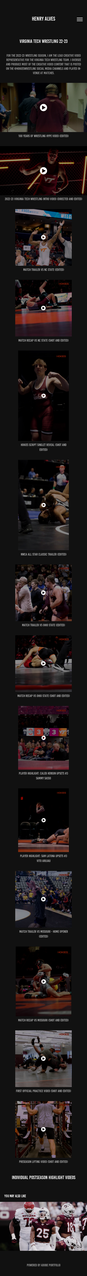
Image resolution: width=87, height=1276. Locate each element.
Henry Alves (43, 19)
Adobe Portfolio (50, 1265)
